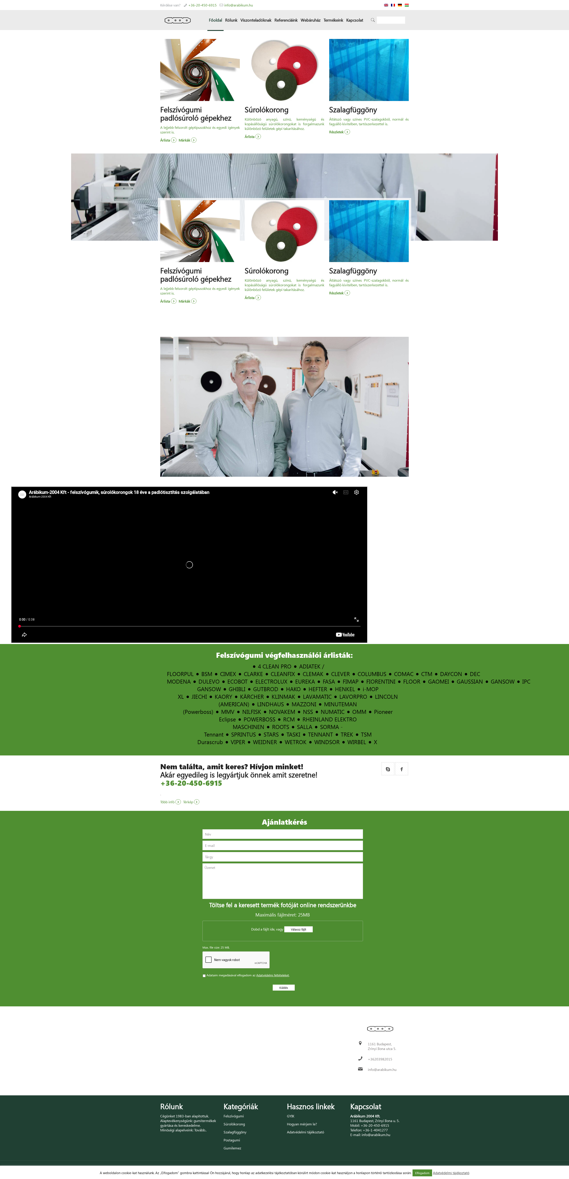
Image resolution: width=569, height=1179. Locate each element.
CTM (426, 674)
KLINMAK (283, 696)
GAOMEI (438, 681)
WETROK (296, 742)
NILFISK (251, 711)
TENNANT (320, 734)
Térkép (188, 801)
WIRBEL (356, 742)
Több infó (167, 801)
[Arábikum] (178, 20)
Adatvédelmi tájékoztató (305, 1132)
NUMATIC (333, 711)
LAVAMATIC (317, 696)
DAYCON (451, 674)
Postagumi (232, 1140)
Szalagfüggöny (235, 1132)
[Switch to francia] (393, 5)
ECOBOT (237, 681)
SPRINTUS (243, 734)
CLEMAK (313, 674)
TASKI (293, 734)
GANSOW (503, 681)
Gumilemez (232, 1148)
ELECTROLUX (271, 681)
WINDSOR (327, 742)
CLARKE (253, 674)
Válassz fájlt (298, 929)
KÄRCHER (252, 696)
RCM (289, 719)
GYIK (290, 1116)
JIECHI (199, 696)
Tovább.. (200, 1130)
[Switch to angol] (386, 5)
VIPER (238, 742)
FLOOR (411, 681)
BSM (206, 674)
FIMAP (351, 681)
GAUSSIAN (470, 681)
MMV (227, 711)
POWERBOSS (259, 719)
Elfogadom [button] (422, 1173)
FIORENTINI (380, 681)
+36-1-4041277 (375, 1130)
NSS (308, 711)
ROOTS (280, 727)
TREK (347, 734)
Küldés (283, 987)
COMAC (403, 674)
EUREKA (305, 681)
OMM (359, 711)
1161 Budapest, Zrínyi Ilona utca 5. (382, 1046)
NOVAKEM (282, 711)
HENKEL (345, 689)
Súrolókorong (234, 1124)
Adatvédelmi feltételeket (272, 975)
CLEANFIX (283, 674)
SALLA (304, 727)
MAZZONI (304, 704)
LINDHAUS (270, 704)
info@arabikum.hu (238, 5)
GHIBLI (237, 689)
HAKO (293, 689)
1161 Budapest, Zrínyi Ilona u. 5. (374, 1120)
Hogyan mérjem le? (302, 1124)
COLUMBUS (372, 674)
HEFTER (318, 689)
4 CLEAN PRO (274, 666)
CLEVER (340, 674)
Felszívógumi (234, 1116)
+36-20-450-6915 (202, 5)
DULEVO (209, 681)
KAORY (223, 696)
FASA (329, 681)
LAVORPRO (353, 696)
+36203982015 (380, 1059)
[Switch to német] (400, 5)
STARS (271, 734)
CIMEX (228, 674)
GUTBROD (265, 689)
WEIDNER (265, 742)
